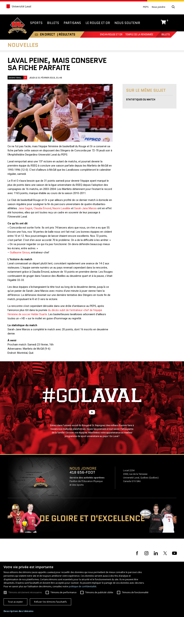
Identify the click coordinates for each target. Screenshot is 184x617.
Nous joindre (158, 6)
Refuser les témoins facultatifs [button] (50, 601)
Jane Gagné (25, 208)
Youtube (36, 34)
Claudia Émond (42, 208)
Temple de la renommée (139, 34)
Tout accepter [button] (15, 601)
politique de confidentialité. (83, 586)
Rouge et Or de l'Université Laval (17, 26)
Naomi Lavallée (61, 208)
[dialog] (92, 589)
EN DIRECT (47, 34)
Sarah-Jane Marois (85, 208)
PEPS (146, 6)
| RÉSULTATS (66, 34)
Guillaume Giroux (20, 252)
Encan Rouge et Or (111, 34)
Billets (166, 34)
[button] (18, 611)
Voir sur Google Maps (40, 482)
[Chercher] (173, 7)
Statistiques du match (140, 99)
